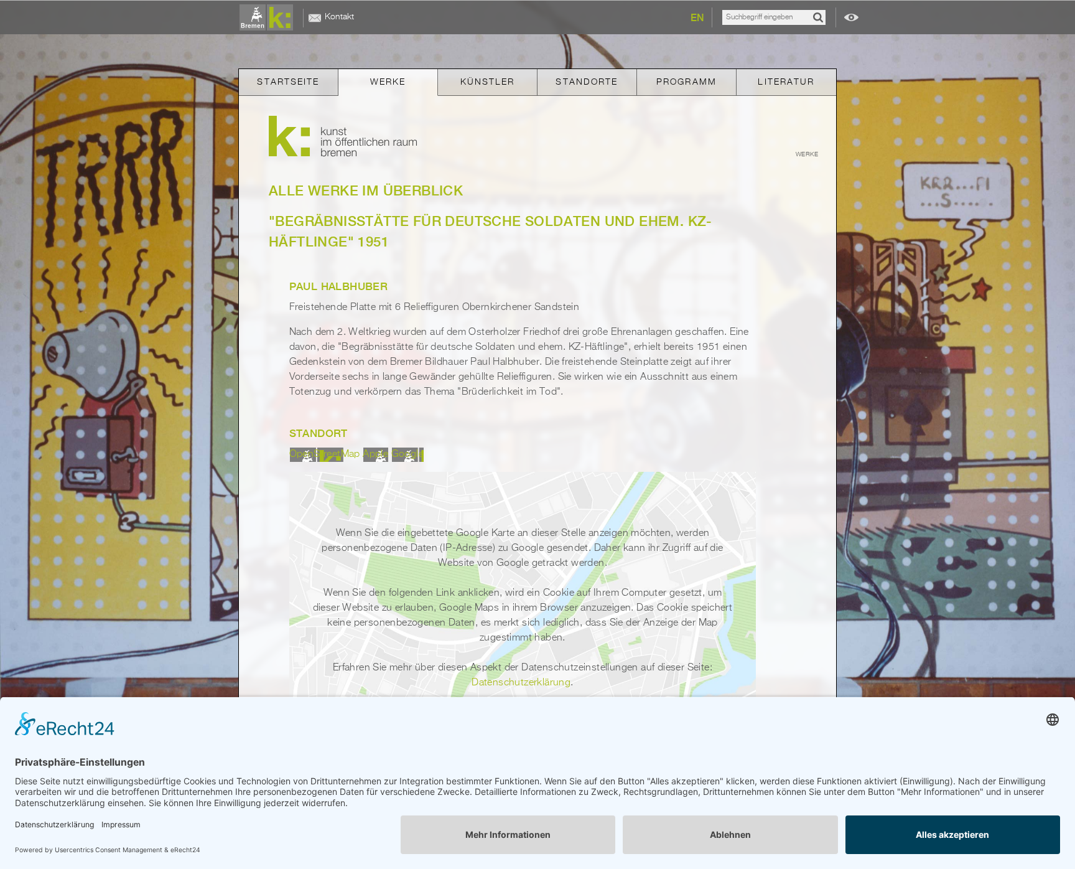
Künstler (487, 82)
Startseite (288, 82)
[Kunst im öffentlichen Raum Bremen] (269, 18)
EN (697, 18)
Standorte (587, 82)
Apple (375, 454)
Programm (686, 82)
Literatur (786, 82)
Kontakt (339, 16)
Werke (388, 82)
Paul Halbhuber (338, 286)
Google (407, 454)
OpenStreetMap (324, 454)
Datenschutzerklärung (521, 683)
